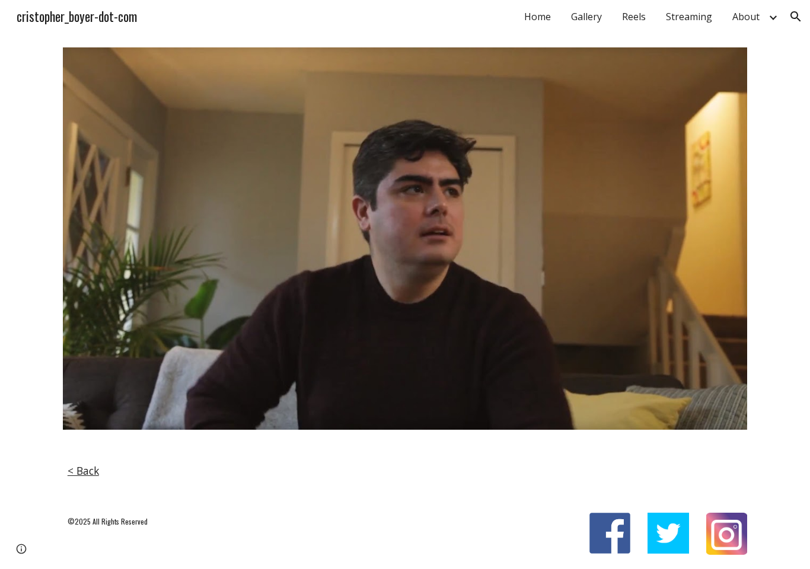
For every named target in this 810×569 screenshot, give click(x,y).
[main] (405, 471)
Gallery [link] (586, 16)
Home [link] (537, 16)
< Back (83, 470)
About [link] (746, 16)
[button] (796, 16)
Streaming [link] (689, 16)
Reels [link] (634, 16)
